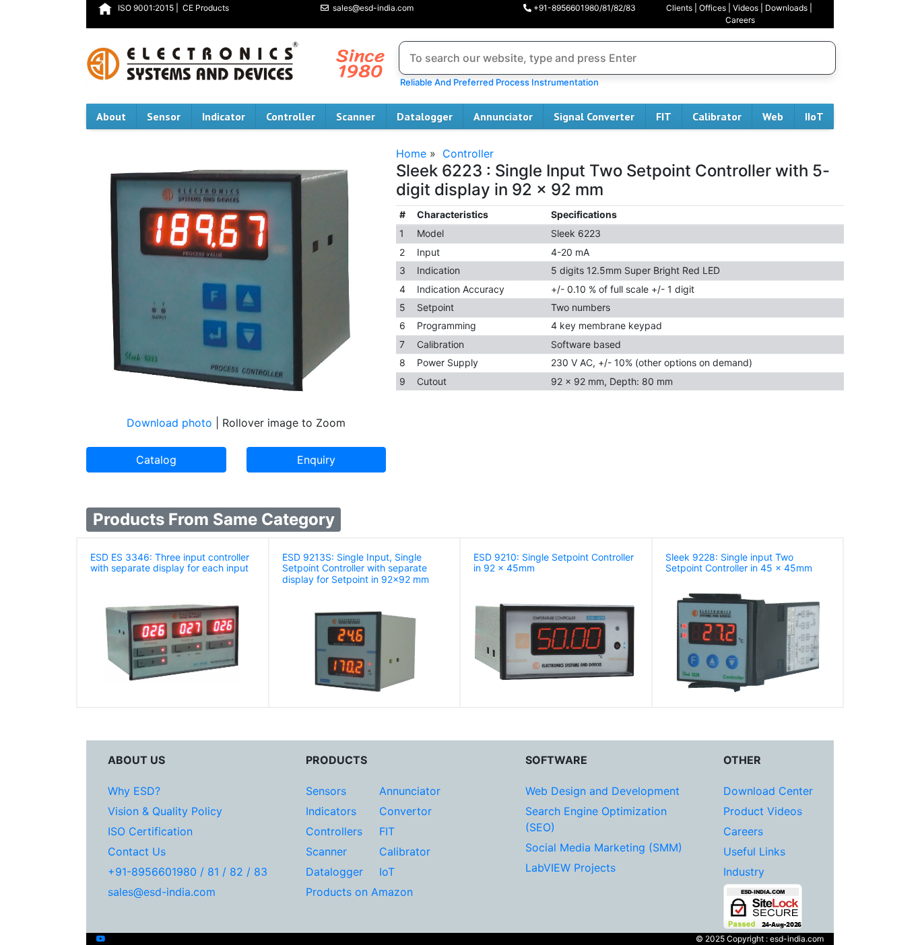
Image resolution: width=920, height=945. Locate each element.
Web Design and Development (602, 791)
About (111, 116)
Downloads (786, 8)
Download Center (768, 791)
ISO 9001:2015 (146, 8)
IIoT (814, 116)
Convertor (405, 811)
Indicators (331, 811)
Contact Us (137, 851)
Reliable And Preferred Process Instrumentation (497, 82)
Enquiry (316, 459)
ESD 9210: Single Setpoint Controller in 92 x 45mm (553, 562)
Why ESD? (134, 791)
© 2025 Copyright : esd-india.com (760, 939)
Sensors (326, 791)
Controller (290, 116)
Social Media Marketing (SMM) (603, 847)
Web (772, 116)
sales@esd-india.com (371, 8)
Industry (743, 871)
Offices (712, 8)
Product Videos (762, 811)
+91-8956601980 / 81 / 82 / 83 (187, 871)
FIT (663, 116)
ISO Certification (150, 831)
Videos (745, 8)
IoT (387, 871)
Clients (679, 8)
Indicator (223, 116)
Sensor (163, 116)
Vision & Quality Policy (165, 811)
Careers (740, 20)
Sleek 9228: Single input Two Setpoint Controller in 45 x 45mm (738, 562)
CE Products (206, 8)
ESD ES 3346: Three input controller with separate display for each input (169, 562)
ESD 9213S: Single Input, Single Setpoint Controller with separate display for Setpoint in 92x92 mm (355, 568)
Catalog (156, 459)
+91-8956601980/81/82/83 (583, 8)
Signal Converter (594, 116)
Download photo (169, 422)
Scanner (355, 116)
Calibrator (717, 116)
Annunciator (503, 116)
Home (411, 153)
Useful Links (754, 851)
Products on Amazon (359, 892)
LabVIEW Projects (570, 867)
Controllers (334, 831)
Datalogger (425, 116)
